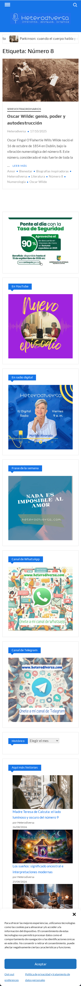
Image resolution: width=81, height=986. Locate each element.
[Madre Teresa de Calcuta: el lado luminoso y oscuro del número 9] (43, 792)
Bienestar (25, 171)
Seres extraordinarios (24, 109)
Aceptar (41, 964)
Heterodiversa (16, 131)
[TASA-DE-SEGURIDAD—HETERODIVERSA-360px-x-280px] (40, 242)
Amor (11, 171)
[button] (74, 914)
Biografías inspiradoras (52, 171)
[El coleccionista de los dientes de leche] (43, 901)
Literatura (38, 176)
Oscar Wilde (38, 182)
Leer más (20, 165)
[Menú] (6, 4)
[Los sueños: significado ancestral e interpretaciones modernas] (43, 846)
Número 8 (56, 176)
